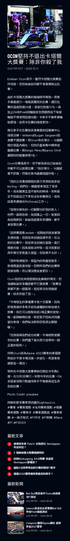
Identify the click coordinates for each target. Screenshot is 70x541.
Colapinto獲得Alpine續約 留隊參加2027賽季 (43, 525)
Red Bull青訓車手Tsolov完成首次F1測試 (43, 495)
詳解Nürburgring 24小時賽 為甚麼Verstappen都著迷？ (33, 460)
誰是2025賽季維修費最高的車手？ (33, 473)
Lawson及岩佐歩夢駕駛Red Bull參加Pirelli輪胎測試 (43, 510)
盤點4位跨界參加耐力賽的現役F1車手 (34, 467)
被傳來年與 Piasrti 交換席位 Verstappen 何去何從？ (37, 445)
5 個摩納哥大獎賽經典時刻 (29, 452)
